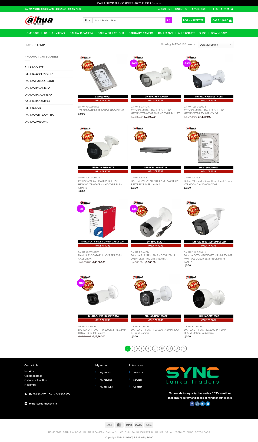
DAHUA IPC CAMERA (141, 32)
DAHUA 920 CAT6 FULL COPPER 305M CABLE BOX (100, 257)
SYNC (150, 437)
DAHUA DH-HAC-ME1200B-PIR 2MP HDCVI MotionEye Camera (205, 331)
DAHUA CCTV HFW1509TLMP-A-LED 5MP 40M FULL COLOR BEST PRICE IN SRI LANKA (208, 258)
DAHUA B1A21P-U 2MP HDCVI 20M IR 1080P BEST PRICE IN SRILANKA (153, 257)
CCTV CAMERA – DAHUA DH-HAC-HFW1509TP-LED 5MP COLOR (204, 112)
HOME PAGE (32, 32)
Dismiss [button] (156, 3)
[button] (193, 20)
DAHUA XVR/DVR (54, 32)
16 (169, 348)
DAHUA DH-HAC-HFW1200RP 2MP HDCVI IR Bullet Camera (155, 331)
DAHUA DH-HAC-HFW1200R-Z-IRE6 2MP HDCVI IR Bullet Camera (102, 331)
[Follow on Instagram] (225, 9)
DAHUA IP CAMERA (37, 87)
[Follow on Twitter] (228, 9)
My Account (200, 9)
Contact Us (181, 9)
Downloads (219, 32)
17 (176, 348)
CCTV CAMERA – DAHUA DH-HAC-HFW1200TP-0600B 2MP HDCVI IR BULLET (155, 112)
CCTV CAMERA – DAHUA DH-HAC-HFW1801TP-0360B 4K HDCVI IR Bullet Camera (100, 184)
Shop (202, 32)
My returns (106, 379)
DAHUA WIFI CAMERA (39, 114)
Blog (215, 9)
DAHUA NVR (165, 32)
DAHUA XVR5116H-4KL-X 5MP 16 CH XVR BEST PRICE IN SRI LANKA (155, 182)
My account (106, 386)
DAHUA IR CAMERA (81, 32)
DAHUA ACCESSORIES (39, 73)
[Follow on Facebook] (222, 9)
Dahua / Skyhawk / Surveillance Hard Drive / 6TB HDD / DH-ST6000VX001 (208, 182)
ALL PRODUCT (186, 32)
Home (29, 44)
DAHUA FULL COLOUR (111, 32)
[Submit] (168, 20)
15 (162, 348)
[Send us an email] (232, 9)
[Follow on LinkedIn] (207, 403)
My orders (105, 372)
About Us (164, 9)
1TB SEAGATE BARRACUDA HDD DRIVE (101, 110)
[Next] (184, 349)
